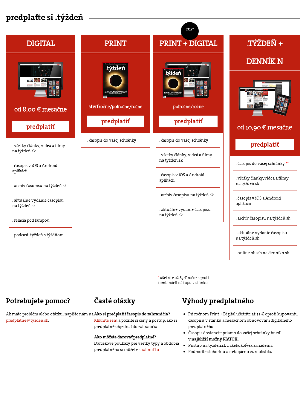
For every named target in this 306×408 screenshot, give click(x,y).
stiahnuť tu (149, 349)
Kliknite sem (105, 320)
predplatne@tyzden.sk (27, 320)
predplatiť (40, 126)
